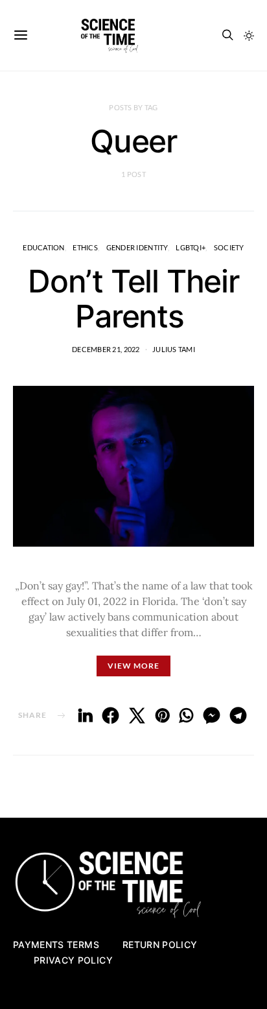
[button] (249, 35)
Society (229, 247)
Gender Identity (137, 247)
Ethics (85, 247)
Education (43, 247)
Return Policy (160, 944)
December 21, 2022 (106, 349)
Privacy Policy (73, 960)
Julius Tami (173, 349)
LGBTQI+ (190, 247)
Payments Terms (56, 944)
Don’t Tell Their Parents (133, 298)
